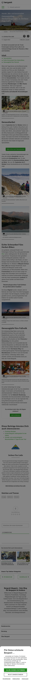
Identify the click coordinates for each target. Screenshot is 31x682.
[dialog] (15, 664)
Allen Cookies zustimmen (15, 670)
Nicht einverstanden (15, 674)
